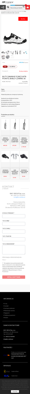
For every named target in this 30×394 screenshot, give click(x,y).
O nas (5, 303)
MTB (22, 11)
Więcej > (4, 259)
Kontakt (6, 306)
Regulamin (7, 313)
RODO (6, 317)
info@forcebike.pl (19, 197)
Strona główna (4, 11)
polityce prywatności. (22, 389)
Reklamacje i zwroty (9, 310)
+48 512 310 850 (10, 336)
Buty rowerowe (18, 11)
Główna (9, 11)
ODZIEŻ (12, 11)
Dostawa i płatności (9, 308)
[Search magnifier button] (24, 7)
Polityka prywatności (9, 315)
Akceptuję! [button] (15, 391)
